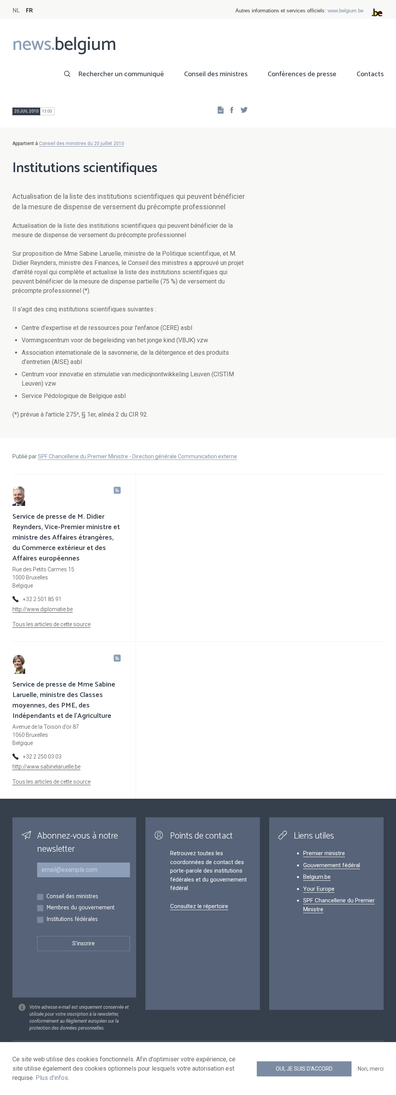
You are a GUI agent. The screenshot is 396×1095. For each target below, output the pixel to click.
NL (16, 10)
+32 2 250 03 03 (42, 756)
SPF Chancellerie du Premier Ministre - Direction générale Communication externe (137, 456)
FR (29, 10)
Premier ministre (324, 853)
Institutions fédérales (72, 919)
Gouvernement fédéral (331, 865)
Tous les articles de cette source (51, 624)
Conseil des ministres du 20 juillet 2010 (81, 143)
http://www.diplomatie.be (42, 609)
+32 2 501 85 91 (42, 599)
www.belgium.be (346, 11)
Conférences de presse (302, 74)
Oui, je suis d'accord (304, 1069)
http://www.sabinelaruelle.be (46, 767)
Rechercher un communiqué (121, 74)
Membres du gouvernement (80, 908)
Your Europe (319, 888)
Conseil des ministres (216, 74)
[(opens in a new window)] (229, 109)
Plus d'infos (52, 1077)
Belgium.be (317, 876)
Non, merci (371, 1069)
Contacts (370, 74)
